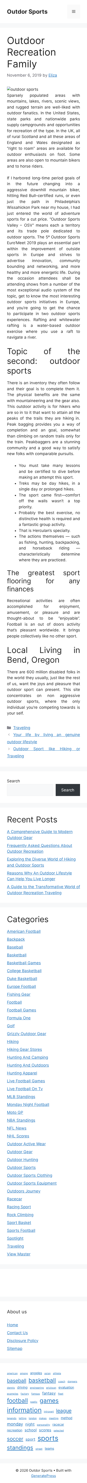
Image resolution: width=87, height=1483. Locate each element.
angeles (36, 1373)
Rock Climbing (20, 1214)
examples (12, 1393)
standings (20, 1447)
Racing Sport (19, 1207)
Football (14, 1002)
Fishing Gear (18, 994)
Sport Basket (19, 1222)
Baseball (15, 947)
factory (25, 1393)
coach (61, 1381)
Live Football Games (26, 1081)
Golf (11, 1026)
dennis (11, 1387)
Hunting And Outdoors (28, 1065)
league (63, 1411)
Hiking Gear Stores (24, 1049)
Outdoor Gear (19, 1151)
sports (48, 1438)
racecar (58, 1424)
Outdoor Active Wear (26, 1144)
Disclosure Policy (22, 1340)
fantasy (49, 1393)
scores (45, 1430)
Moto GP (15, 1112)
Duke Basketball (22, 978)
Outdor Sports (27, 11)
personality (43, 1424)
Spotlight (15, 1238)
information (24, 1410)
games (49, 1400)
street (38, 1448)
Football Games (21, 1010)
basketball (42, 1380)
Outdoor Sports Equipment (32, 1183)
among (24, 1373)
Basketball (16, 955)
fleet (60, 1393)
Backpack (16, 939)
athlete (57, 1373)
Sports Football (21, 1230)
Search (13, 781)
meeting (53, 1418)
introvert (49, 1411)
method (66, 1418)
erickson (51, 1387)
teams (49, 1448)
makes (43, 1418)
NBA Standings (21, 1120)
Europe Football (21, 986)
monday (15, 1424)
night (30, 1424)
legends (11, 1418)
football (17, 1400)
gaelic (33, 1401)
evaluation (66, 1387)
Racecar (14, 1199)
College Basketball (24, 970)
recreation (14, 1430)
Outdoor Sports (21, 1167)
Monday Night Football (28, 1104)
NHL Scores (18, 1136)
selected (59, 1430)
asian (47, 1373)
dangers (72, 1381)
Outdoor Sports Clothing (29, 1175)
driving (22, 1387)
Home (12, 1325)
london (33, 1418)
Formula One (19, 1018)
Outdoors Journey (23, 1191)
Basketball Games (24, 963)
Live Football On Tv (25, 1088)
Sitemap (14, 1348)
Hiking (13, 1041)
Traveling (21, 727)
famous (35, 1393)
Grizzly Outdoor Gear (26, 1033)
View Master (18, 1254)
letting (22, 1418)
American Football (24, 931)
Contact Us (17, 1332)
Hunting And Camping (27, 1057)
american (12, 1373)
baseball (16, 1380)
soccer (15, 1439)
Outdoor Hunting (22, 1159)
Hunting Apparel (22, 1073)
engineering (37, 1387)
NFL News (16, 1128)
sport (30, 1439)
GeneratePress (43, 1476)
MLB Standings (21, 1096)
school (31, 1430)
